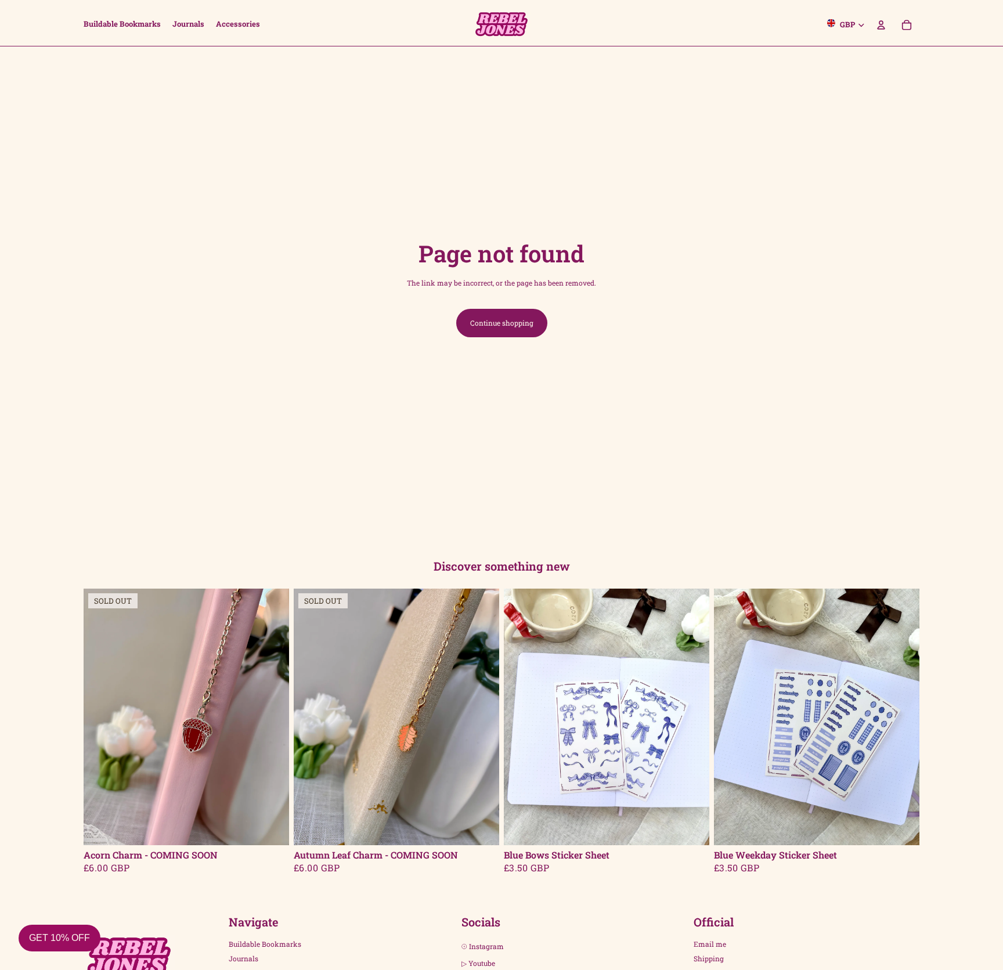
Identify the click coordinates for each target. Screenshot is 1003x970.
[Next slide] (271, 717)
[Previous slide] (101, 717)
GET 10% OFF (59, 938)
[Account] (881, 23)
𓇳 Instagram (482, 946)
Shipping (709, 958)
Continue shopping (501, 322)
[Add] (691, 827)
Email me (710, 944)
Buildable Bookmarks (265, 944)
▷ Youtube (478, 963)
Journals (243, 958)
